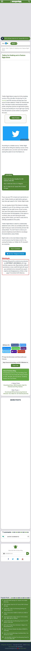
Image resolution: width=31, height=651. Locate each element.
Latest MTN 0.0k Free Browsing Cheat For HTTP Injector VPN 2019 (16, 621)
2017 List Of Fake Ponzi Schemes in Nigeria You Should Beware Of (15, 625)
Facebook (15, 345)
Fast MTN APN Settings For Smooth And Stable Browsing (15, 601)
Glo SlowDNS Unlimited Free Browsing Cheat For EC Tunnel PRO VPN (17, 638)
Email (14, 351)
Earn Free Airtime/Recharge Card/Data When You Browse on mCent (16, 633)
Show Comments (13, 536)
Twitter (23, 345)
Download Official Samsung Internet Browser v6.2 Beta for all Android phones (15, 392)
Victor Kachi (23, 648)
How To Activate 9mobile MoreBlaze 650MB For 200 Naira (16, 629)
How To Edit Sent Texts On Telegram (13, 183)
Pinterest (21, 351)
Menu (14, 43)
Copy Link (15, 365)
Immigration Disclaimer (6, 644)
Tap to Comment (15, 248)
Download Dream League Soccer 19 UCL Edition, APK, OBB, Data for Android (16, 617)
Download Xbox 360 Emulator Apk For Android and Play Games (15, 385)
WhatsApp (16, 348)
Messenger (7, 348)
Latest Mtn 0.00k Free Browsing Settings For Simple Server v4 (15, 609)
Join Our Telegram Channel (16, 253)
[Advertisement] (15, 19)
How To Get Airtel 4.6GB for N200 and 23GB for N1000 (16, 613)
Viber (24, 348)
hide (18, 118)
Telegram (7, 351)
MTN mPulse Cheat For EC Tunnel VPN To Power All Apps (16, 605)
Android (4, 100)
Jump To (15, 118)
